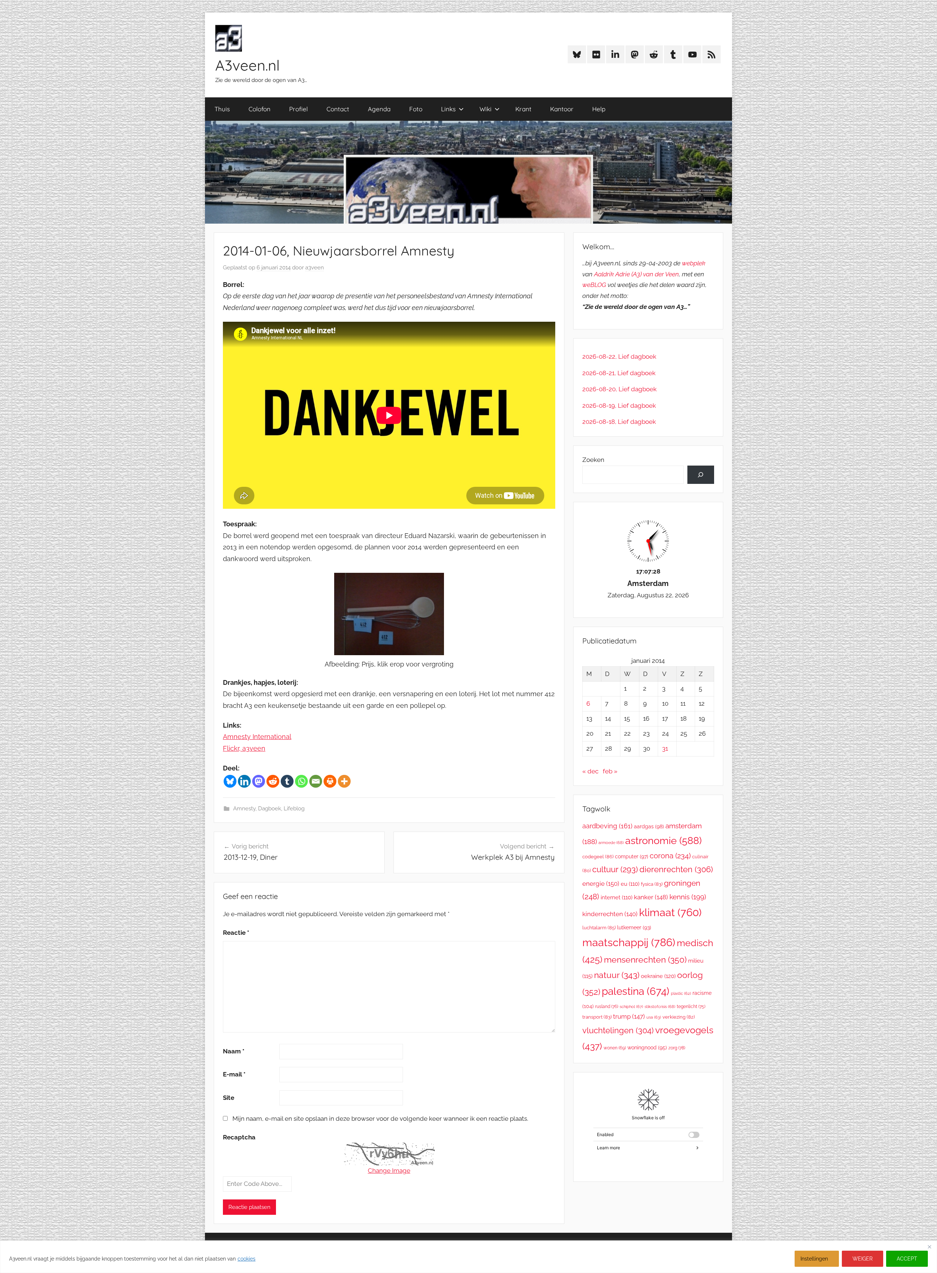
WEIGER (862, 1259)
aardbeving (607, 826)
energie (600, 883)
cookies (246, 1259)
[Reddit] (272, 781)
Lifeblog (294, 808)
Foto (415, 109)
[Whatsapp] (301, 781)
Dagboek (269, 808)
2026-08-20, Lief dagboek (619, 389)
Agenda (379, 109)
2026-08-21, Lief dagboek (619, 373)
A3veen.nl (247, 65)
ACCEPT (907, 1259)
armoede (611, 842)
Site (228, 1097)
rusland (606, 1006)
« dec (590, 771)
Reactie (236, 932)
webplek (693, 263)
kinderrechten (610, 914)
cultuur (615, 869)
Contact (337, 109)
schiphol (631, 1006)
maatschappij (628, 942)
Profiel (298, 109)
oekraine (658, 976)
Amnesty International (257, 736)
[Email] (315, 781)
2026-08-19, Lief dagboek (619, 405)
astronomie (663, 840)
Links (448, 109)
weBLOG (594, 284)
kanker (651, 897)
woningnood (647, 1047)
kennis (687, 897)
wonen (615, 1047)
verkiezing (678, 1017)
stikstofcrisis (660, 1006)
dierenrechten (676, 869)
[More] (344, 781)
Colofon (259, 109)
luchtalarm (599, 927)
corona (670, 855)
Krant (523, 109)
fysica (651, 884)
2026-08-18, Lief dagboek (619, 421)
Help (598, 109)
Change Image (389, 1170)
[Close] (929, 1246)
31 (665, 748)
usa (653, 1017)
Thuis (222, 109)
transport (597, 1017)
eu (630, 884)
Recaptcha (239, 1137)
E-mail (234, 1074)
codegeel (597, 856)
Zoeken (593, 459)
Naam (233, 1051)
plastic (681, 993)
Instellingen (814, 1259)
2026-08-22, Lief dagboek (619, 356)
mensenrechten (645, 959)
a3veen (314, 267)
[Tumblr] (287, 781)
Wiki (485, 109)
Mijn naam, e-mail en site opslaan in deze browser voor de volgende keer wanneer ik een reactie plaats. (380, 1118)
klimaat (670, 912)
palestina (635, 991)
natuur (616, 975)
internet (616, 897)
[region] (468, 1256)
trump (629, 1016)
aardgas (649, 826)
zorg (676, 1047)
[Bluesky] (230, 781)
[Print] (330, 781)
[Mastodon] (258, 781)
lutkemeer (634, 927)
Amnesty (244, 808)
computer (631, 856)
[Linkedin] (244, 781)
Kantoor (562, 109)
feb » (610, 771)
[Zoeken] (700, 475)
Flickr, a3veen (244, 748)
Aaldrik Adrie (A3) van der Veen (636, 274)
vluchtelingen (618, 1030)
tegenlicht (691, 1006)
